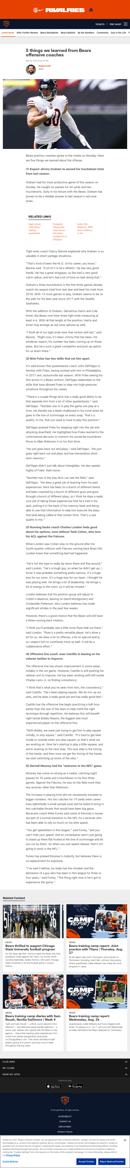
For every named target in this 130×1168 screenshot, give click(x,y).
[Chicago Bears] (65, 1101)
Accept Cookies (86, 1161)
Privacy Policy (65, 1132)
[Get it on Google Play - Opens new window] (75, 1088)
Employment (65, 1127)
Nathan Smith (45, 66)
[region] (65, 1151)
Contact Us (65, 1121)
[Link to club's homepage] (6, 22)
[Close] (124, 1140)
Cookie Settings (10, 1161)
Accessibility (65, 1116)
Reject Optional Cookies (112, 1161)
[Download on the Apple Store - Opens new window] (53, 1086)
